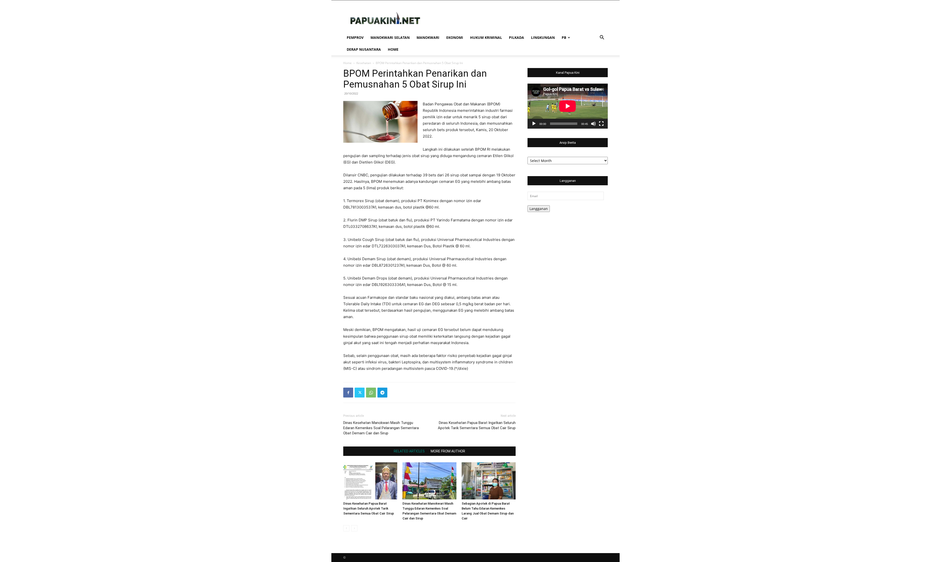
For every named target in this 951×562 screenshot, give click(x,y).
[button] (602, 38)
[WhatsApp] (371, 393)
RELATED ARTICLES (409, 451)
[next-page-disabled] (354, 528)
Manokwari (428, 37)
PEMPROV (355, 37)
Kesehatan (363, 63)
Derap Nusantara (364, 49)
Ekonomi (454, 37)
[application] (568, 106)
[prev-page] (346, 528)
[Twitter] (360, 393)
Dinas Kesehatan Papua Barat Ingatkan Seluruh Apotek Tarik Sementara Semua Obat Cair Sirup (477, 425)
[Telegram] (382, 393)
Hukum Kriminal (486, 37)
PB (564, 37)
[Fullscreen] (601, 123)
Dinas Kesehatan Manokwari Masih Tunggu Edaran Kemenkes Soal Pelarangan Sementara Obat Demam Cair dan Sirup (381, 428)
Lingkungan (543, 37)
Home (393, 49)
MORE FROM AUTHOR (448, 451)
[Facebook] (348, 393)
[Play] (533, 123)
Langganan (538, 208)
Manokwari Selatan (390, 37)
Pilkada (516, 37)
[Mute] (593, 123)
